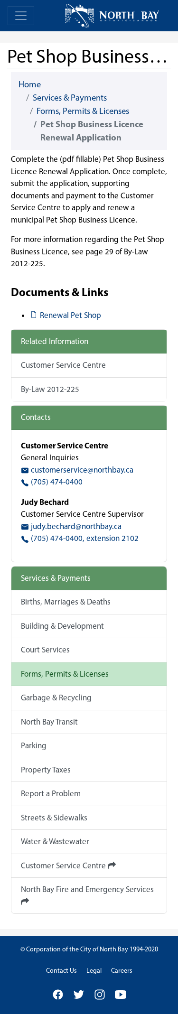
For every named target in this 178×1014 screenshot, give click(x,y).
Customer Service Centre (63, 365)
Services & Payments (70, 97)
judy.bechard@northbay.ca (75, 526)
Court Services (45, 649)
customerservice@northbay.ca (81, 469)
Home (30, 84)
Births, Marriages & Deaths (66, 601)
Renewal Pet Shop (70, 315)
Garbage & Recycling (56, 697)
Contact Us (61, 971)
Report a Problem (51, 793)
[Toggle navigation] (21, 15)
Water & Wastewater (55, 841)
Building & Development (62, 626)
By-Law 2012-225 (50, 389)
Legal (94, 971)
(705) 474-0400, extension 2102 (84, 538)
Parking (34, 745)
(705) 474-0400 (56, 481)
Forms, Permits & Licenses (83, 110)
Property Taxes (46, 769)
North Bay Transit (49, 721)
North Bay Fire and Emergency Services (87, 889)
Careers (121, 971)
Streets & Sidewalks (54, 817)
